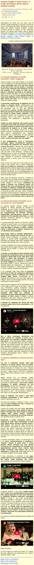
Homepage (14, 11)
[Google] (9, 17)
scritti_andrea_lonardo (14, 13)
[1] (13, 146)
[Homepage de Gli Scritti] (9, 563)
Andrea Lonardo (14, 38)
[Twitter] (12, 17)
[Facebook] (6, 17)
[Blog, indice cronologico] (9, 559)
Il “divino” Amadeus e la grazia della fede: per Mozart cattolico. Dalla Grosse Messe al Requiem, (17, 36)
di (8, 38)
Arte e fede (18, 33)
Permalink (7, 11)
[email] (3, 17)
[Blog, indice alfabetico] (9, 561)
